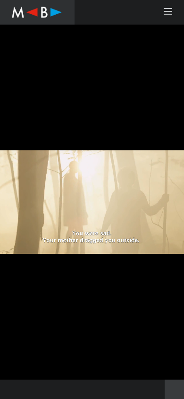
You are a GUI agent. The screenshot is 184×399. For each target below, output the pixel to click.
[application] (92, 202)
